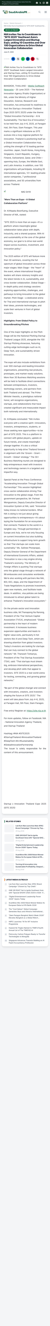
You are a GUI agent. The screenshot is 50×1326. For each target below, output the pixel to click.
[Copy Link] (37, 59)
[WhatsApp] (23, 59)
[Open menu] (45, 12)
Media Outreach (15, 23)
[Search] (39, 12)
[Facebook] (37, 3)
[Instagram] (44, 3)
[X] (40, 3)
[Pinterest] (33, 59)
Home (6, 23)
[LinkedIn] (47, 3)
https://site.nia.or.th (36, 710)
